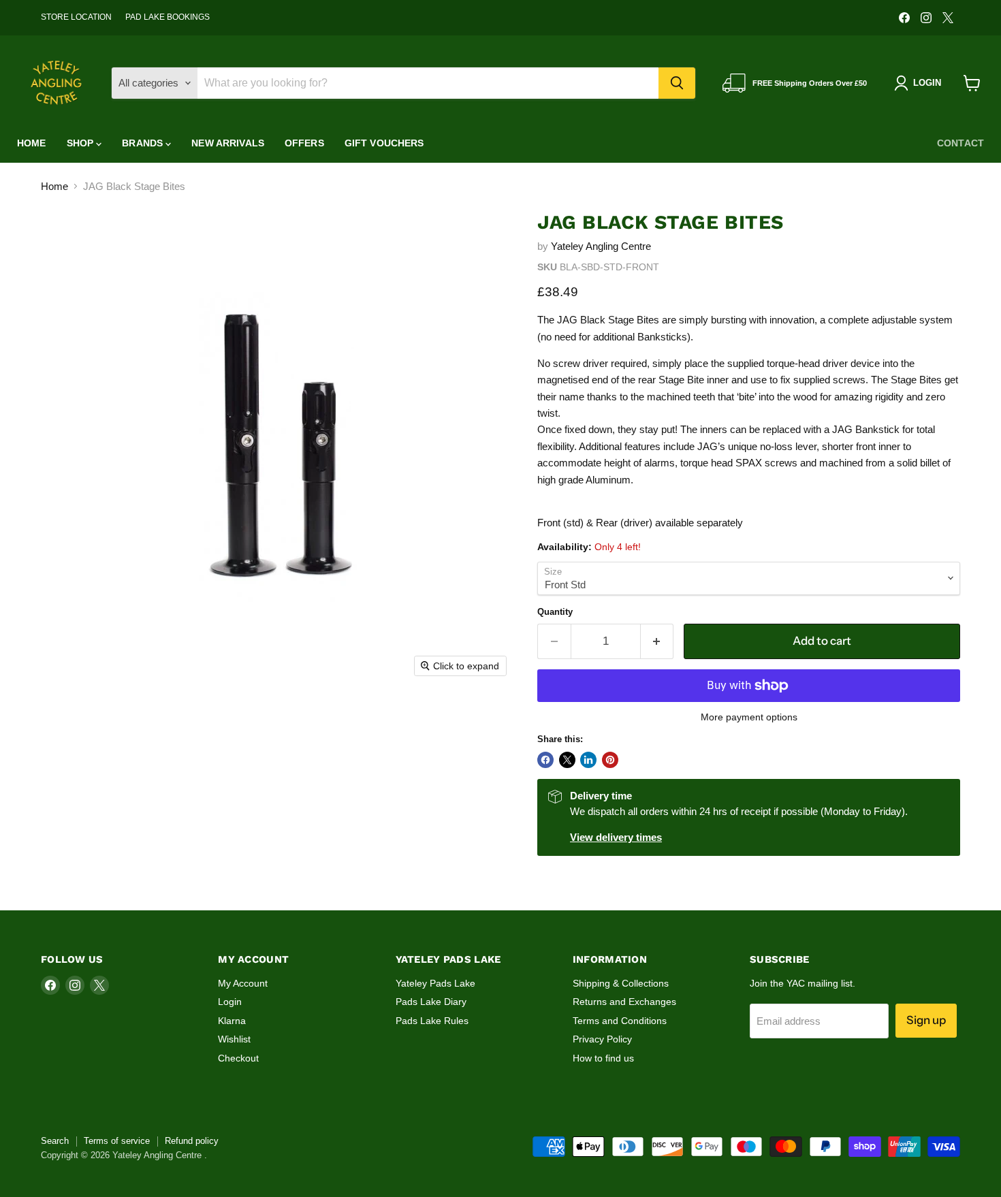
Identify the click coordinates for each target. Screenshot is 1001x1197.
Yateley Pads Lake (435, 983)
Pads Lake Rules (432, 1020)
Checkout (238, 1058)
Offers (304, 143)
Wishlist (234, 1039)
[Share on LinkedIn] (588, 760)
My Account (243, 983)
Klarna (232, 1020)
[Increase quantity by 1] (657, 641)
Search (55, 1141)
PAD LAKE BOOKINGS (167, 17)
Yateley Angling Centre (601, 246)
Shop (82, 143)
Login (230, 1001)
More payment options (749, 717)
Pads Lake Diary (431, 1001)
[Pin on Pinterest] (610, 760)
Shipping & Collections (621, 983)
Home (31, 143)
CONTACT (960, 143)
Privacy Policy (602, 1039)
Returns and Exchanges (624, 1001)
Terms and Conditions (620, 1020)
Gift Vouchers (384, 143)
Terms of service (117, 1141)
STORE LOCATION (76, 17)
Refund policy (192, 1141)
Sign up (926, 1020)
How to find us (603, 1058)
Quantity (555, 612)
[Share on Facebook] (545, 760)
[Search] (676, 83)
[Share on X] (567, 760)
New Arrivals (227, 143)
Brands (143, 143)
